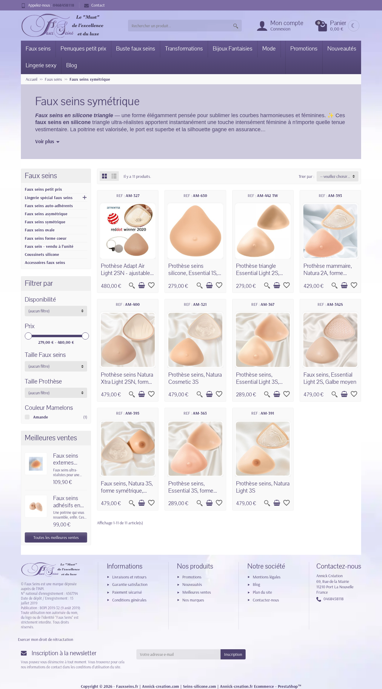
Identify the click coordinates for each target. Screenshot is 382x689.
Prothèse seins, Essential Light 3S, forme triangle (257, 382)
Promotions (304, 49)
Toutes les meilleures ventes (56, 537)
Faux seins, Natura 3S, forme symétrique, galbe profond (127, 491)
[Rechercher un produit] (236, 25)
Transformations (184, 49)
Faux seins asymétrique (46, 213)
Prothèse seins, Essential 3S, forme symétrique (190, 491)
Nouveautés (341, 49)
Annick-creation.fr (236, 686)
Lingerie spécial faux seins (49, 197)
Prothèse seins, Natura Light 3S (262, 487)
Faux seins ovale (40, 230)
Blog (71, 65)
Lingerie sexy (41, 65)
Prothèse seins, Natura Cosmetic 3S (195, 378)
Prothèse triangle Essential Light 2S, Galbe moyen (257, 273)
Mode (269, 49)
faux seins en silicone (63, 122)
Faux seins (38, 49)
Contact (98, 5)
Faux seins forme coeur (46, 238)
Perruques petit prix (83, 49)
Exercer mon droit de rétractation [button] (45, 639)
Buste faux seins (135, 49)
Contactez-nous (266, 600)
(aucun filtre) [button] (39, 311)
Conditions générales (129, 600)
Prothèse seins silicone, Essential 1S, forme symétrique (193, 273)
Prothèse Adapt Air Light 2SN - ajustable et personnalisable (125, 273)
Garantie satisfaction (129, 584)
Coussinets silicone (42, 254)
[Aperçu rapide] (131, 285)
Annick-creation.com (160, 686)
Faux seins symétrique (45, 221)
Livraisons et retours (129, 577)
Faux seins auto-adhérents (49, 205)
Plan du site (262, 592)
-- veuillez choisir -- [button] (335, 176)
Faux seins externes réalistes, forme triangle (69, 466)
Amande (40, 417)
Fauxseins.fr (127, 686)
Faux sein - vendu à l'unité (49, 246)
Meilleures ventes (196, 592)
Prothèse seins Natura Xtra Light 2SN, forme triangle (127, 382)
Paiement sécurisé (127, 592)
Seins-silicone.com (199, 686)
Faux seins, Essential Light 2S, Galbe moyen (330, 378)
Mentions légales (267, 577)
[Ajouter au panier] (141, 285)
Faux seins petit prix (43, 189)
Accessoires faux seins (45, 262)
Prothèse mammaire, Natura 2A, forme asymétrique (328, 273)
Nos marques (193, 600)
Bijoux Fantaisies (232, 49)
